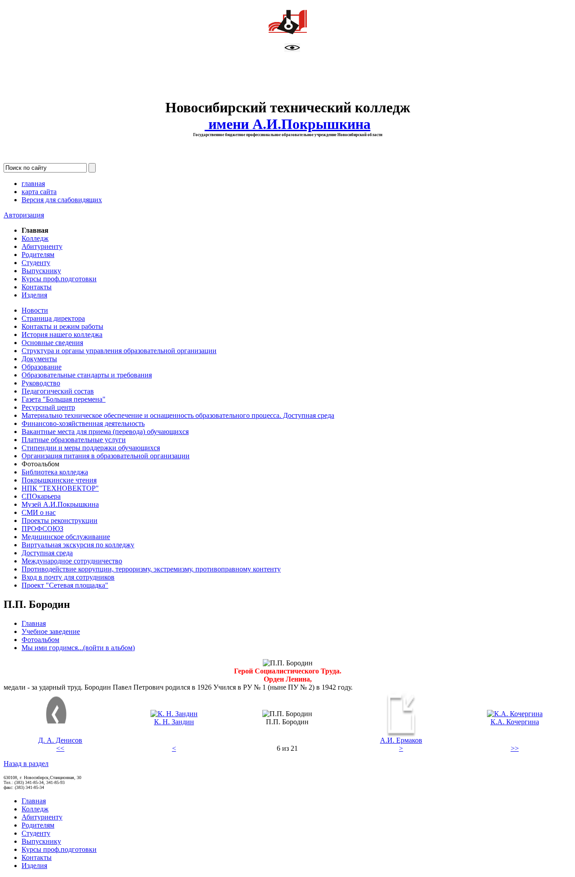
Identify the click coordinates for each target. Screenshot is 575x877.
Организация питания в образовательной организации (106, 456)
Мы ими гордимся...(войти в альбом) (78, 647)
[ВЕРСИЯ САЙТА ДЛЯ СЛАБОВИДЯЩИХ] (292, 49)
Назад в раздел (26, 763)
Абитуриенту (42, 246)
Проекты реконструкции (59, 520)
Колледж (35, 238)
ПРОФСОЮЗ (42, 528)
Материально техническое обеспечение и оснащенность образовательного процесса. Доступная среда (178, 415)
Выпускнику (41, 271)
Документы (39, 359)
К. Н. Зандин (174, 722)
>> (515, 748)
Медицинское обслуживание (66, 536)
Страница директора (53, 318)
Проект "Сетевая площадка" (65, 585)
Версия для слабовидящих (62, 200)
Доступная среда (47, 553)
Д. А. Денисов (60, 740)
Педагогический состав (58, 391)
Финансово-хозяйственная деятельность (83, 423)
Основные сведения (52, 342)
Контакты (37, 287)
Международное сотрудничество (72, 561)
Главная (34, 623)
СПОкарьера (41, 496)
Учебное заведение (51, 631)
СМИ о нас (39, 512)
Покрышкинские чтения (59, 480)
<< (60, 748)
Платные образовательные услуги (74, 439)
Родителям (38, 254)
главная (33, 183)
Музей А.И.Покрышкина (60, 504)
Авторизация (24, 215)
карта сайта (39, 191)
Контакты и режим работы (62, 326)
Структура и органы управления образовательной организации (119, 350)
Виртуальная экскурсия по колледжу (78, 545)
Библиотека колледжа (55, 472)
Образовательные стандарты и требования (87, 375)
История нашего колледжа (62, 334)
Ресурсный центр (48, 407)
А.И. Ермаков (401, 740)
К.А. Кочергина (515, 722)
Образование (42, 367)
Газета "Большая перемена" (64, 399)
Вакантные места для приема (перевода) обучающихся (105, 431)
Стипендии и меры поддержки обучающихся (91, 448)
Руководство (41, 383)
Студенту (36, 262)
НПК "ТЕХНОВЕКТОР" (60, 488)
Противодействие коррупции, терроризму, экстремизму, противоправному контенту (151, 569)
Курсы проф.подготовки (59, 279)
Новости (35, 310)
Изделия (34, 295)
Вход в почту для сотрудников (68, 577)
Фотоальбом (40, 639)
